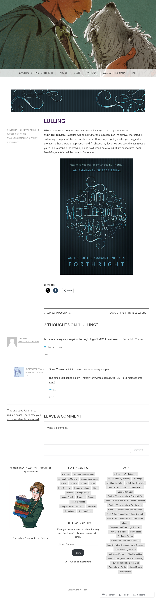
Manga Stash (67, 497)
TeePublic (91, 506)
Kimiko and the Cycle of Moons (125, 540)
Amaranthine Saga (114, 72)
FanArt (74, 483)
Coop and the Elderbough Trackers (125, 527)
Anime (64, 483)
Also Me (65, 474)
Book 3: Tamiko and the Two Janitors (125, 505)
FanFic (23, 134)
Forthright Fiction (125, 536)
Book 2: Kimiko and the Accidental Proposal (125, 500)
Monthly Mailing (135, 553)
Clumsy (125, 522)
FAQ (93, 483)
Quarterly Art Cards (117, 567)
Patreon (91, 72)
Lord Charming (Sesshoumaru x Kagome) (125, 544)
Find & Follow (64, 488)
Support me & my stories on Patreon (30, 537)
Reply (46, 354)
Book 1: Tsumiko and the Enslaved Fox (125, 496)
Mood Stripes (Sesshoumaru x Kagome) (125, 558)
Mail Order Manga (116, 553)
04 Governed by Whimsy (119, 478)
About (63, 72)
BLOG (77, 72)
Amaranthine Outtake (67, 478)
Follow (78, 552)
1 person (58, 347)
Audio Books (113, 487)
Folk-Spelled (135, 531)
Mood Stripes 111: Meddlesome (128, 312)
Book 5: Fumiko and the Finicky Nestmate (125, 514)
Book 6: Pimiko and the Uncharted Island (125, 518)
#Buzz (117, 474)
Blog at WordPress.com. (78, 589)
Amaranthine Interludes (83, 474)
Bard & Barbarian (125, 491)
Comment (138, 450)
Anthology (138, 478)
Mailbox (69, 492)
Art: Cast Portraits (114, 482)
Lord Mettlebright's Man (25, 138)
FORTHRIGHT (33, 130)
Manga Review (83, 492)
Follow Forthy (78, 523)
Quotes (91, 497)
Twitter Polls (125, 571)
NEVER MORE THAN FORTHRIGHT (35, 72)
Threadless (69, 510)
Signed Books (135, 567)
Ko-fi (135, 72)
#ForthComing (130, 474)
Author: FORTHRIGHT (133, 487)
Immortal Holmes (81, 488)
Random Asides (78, 501)
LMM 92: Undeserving (58, 312)
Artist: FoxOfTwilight (135, 482)
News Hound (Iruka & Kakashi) (125, 562)
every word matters (118, 531)
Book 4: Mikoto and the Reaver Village (125, 509)
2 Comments (13, 142)
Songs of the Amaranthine (71, 506)
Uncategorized (84, 510)
